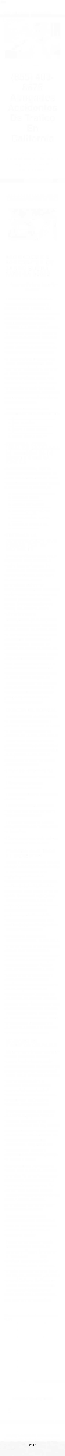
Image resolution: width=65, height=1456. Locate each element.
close (3, 1)
